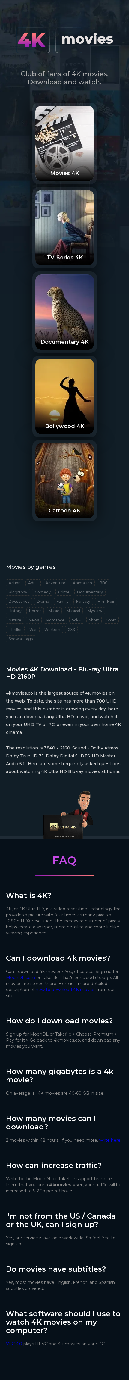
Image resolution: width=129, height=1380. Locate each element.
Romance (55, 620)
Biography (18, 592)
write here (110, 1140)
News (34, 620)
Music (54, 611)
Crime (64, 592)
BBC (104, 582)
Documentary (90, 592)
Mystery (95, 611)
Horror (35, 611)
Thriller (15, 629)
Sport (111, 620)
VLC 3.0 (14, 1344)
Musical (73, 611)
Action (15, 582)
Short (94, 620)
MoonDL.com (20, 977)
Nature (15, 620)
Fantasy (83, 601)
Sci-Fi (77, 620)
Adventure (55, 582)
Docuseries (19, 601)
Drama (43, 601)
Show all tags (21, 639)
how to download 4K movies (65, 989)
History (15, 611)
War (33, 629)
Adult (33, 582)
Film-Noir (106, 601)
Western (52, 629)
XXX (71, 629)
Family (63, 601)
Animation (82, 582)
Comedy (43, 592)
